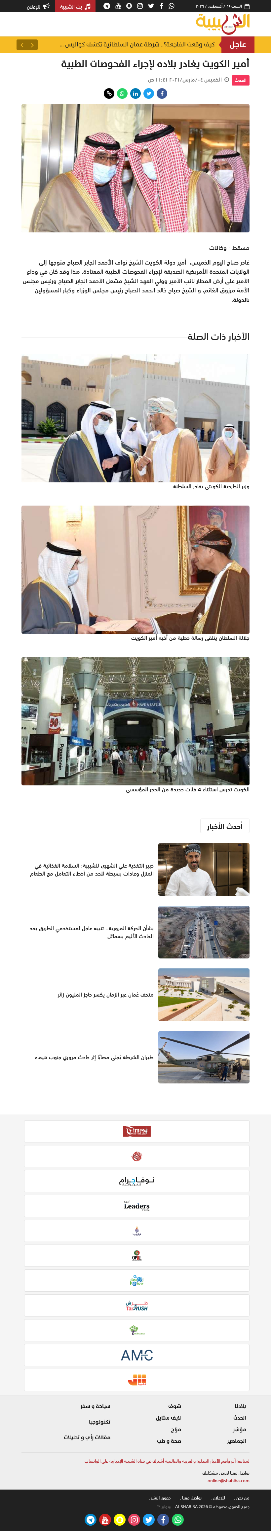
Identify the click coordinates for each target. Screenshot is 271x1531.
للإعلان (34, 7)
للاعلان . (218, 1498)
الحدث (241, 80)
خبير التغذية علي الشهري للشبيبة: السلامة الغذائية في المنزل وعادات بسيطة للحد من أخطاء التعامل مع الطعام (92, 869)
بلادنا (240, 1406)
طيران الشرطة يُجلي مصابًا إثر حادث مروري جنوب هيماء (94, 1057)
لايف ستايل (168, 1418)
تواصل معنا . (191, 1498)
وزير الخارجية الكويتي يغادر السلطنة (211, 486)
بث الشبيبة (71, 7)
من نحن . (242, 1498)
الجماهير (236, 1441)
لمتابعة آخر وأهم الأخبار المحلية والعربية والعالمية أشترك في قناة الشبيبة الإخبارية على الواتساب (167, 1461)
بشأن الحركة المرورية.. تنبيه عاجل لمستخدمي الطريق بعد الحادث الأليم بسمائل (135, 44)
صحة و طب (169, 1441)
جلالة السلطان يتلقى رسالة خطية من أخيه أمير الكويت (190, 638)
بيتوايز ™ (164, 1506)
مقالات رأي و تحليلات (87, 1437)
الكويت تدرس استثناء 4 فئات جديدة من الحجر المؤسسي (188, 789)
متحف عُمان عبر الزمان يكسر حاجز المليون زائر (106, 994)
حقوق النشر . (160, 1498)
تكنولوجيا (99, 1422)
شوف (174, 1406)
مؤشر (239, 1429)
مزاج (176, 1429)
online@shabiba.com (229, 1480)
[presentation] (32, 44)
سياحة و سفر (95, 1406)
